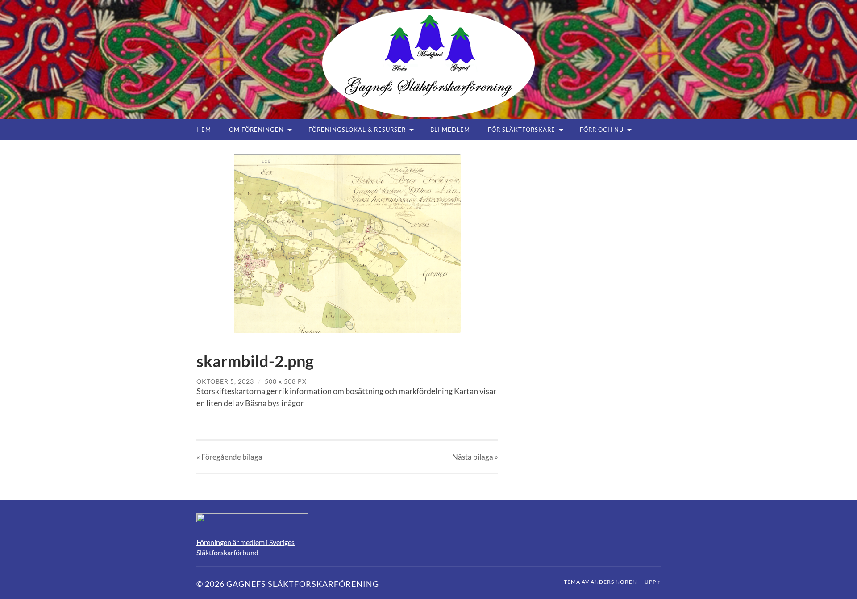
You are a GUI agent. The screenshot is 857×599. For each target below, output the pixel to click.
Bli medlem (450, 129)
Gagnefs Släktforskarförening (302, 584)
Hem (203, 129)
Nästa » (475, 456)
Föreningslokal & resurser (357, 129)
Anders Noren (614, 581)
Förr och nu (602, 129)
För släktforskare (521, 129)
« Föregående (229, 456)
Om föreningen (256, 129)
